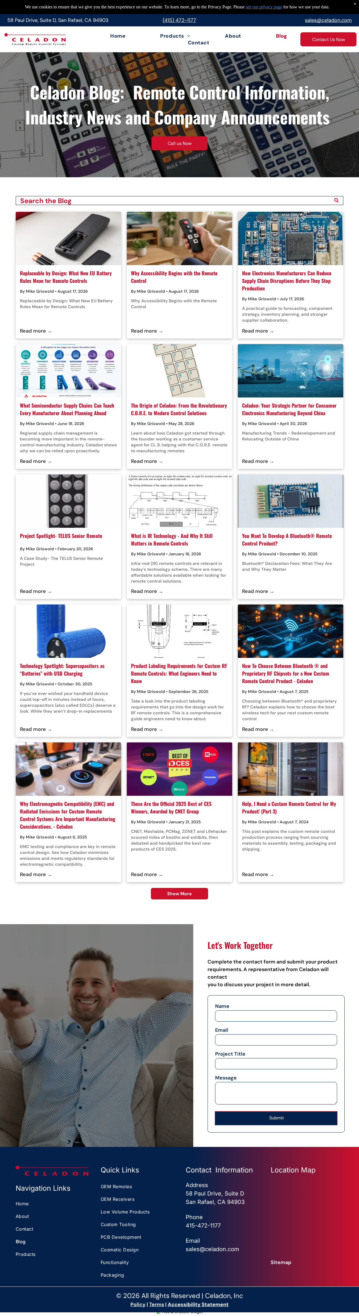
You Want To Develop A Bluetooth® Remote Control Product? (287, 539)
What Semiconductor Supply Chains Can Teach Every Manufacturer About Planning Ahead (67, 409)
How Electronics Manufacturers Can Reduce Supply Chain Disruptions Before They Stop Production (286, 280)
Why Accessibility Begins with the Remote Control (174, 276)
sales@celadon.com (328, 20)
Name (222, 1006)
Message (226, 1077)
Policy (138, 1304)
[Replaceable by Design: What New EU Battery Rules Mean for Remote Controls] (68, 238)
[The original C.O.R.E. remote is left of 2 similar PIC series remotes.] (179, 370)
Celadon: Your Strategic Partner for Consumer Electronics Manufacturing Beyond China (289, 409)
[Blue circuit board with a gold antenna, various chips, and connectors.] (290, 501)
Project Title (230, 1054)
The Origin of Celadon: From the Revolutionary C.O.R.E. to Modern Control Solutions (179, 409)
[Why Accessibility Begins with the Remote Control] (179, 238)
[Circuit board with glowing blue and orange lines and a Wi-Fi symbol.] (290, 631)
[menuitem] (103, 36)
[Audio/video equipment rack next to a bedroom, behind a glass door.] (290, 769)
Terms (156, 1304)
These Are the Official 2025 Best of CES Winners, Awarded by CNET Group (171, 807)
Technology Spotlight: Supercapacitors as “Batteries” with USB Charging (62, 669)
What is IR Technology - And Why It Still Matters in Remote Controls (172, 539)
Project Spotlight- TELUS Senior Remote (61, 535)
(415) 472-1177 (179, 20)
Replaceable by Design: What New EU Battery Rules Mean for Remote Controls (66, 276)
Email (221, 1030)
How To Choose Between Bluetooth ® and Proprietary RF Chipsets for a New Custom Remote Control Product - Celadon (285, 673)
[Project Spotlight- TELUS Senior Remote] (68, 501)
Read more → (36, 331)
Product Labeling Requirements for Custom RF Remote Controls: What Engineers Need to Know (179, 673)
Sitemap (281, 1262)
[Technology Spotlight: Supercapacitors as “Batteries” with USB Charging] (68, 631)
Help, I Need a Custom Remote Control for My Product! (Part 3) (289, 807)
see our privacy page (264, 6)
